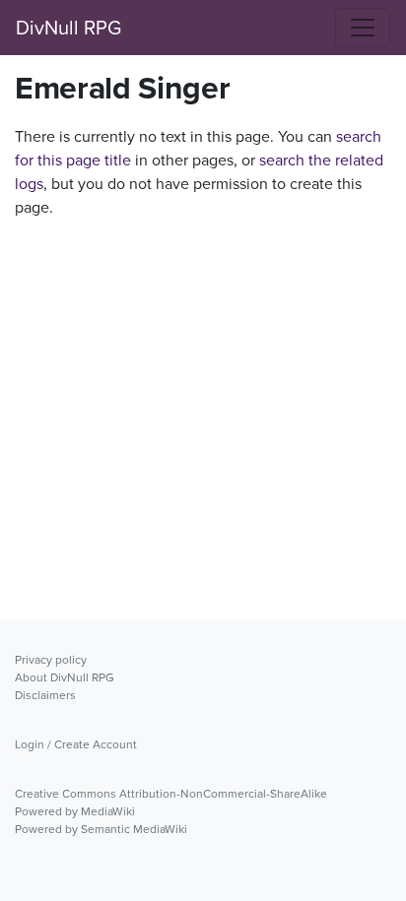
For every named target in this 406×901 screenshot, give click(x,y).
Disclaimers (45, 695)
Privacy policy (51, 660)
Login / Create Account (76, 744)
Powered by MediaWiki (75, 811)
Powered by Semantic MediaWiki (101, 829)
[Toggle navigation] (362, 27)
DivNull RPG (68, 27)
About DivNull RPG (64, 677)
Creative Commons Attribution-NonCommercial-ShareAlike (171, 794)
